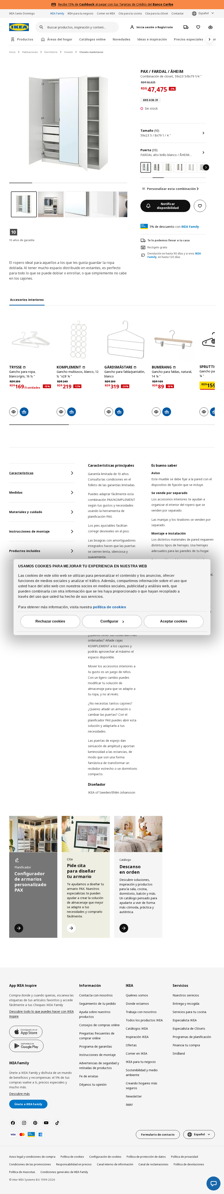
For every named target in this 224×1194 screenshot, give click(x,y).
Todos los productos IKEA (144, 1020)
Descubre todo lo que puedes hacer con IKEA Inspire (41, 1013)
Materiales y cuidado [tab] (25, 512)
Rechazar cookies (50, 621)
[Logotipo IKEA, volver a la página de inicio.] (19, 27)
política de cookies (109, 607)
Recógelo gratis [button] (157, 247)
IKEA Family (57, 13)
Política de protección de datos (146, 1157)
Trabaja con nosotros (141, 1012)
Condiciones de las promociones (30, 1164)
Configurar (109, 621)
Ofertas (131, 1045)
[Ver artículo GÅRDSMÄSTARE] (125, 339)
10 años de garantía (21, 240)
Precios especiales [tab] (188, 39)
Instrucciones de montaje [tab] (29, 531)
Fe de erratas (88, 1076)
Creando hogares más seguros (141, 1085)
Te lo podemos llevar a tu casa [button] (168, 240)
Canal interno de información (115, 1164)
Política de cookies (72, 1157)
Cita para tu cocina (130, 13)
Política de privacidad (184, 1157)
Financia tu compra (186, 1045)
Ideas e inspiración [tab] (152, 39)
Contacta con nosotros (96, 995)
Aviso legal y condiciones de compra (32, 1157)
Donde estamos (137, 1003)
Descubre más (19, 1094)
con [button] (174, 226)
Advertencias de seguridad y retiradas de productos (99, 1065)
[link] (157, 167)
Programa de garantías (95, 1046)
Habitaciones (30, 52)
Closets (68, 52)
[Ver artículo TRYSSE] (30, 339)
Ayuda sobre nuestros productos (94, 1014)
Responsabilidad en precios (74, 1164)
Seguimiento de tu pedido (97, 1003)
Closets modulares (91, 52)
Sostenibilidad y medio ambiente (142, 1072)
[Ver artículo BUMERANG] (173, 339)
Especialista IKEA (185, 1020)
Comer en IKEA (106, 13)
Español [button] (204, 13)
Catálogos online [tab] (92, 39)
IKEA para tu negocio (80, 13)
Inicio (12, 52)
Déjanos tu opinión (93, 1084)
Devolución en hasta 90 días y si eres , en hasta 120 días (174, 255)
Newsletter (134, 1096)
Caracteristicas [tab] (21, 473)
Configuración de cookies (105, 1157)
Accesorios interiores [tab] (27, 300)
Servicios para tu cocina (189, 1012)
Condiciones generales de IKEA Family (64, 1172)
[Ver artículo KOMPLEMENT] (78, 339)
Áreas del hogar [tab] (59, 39)
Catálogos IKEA (137, 1028)
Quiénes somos (137, 995)
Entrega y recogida (186, 1003)
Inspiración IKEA (137, 1037)
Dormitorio (51, 52)
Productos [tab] (25, 39)
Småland (179, 1053)
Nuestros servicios (186, 995)
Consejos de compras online (99, 1025)
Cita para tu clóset (156, 13)
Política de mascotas (22, 1172)
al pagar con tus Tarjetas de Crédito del (126, 4)
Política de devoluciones (189, 1164)
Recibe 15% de (68, 4)
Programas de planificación (192, 1037)
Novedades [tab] (121, 39)
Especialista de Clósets (189, 1028)
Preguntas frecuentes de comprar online (96, 1035)
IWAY (129, 1105)
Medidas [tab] (16, 492)
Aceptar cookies (173, 621)
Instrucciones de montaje (97, 1055)
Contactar (178, 13)
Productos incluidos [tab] (24, 551)
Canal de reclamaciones (153, 1164)
